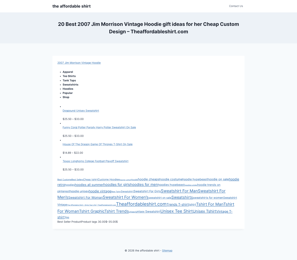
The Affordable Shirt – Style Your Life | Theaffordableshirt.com (91, 205)
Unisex (132, 211)
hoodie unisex (79, 191)
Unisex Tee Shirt (176, 211)
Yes (67, 217)
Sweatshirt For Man (179, 190)
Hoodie (134, 179)
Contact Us (236, 6)
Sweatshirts (182, 197)
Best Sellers (77, 179)
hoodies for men (144, 184)
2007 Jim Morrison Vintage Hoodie (79, 62)
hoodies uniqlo (191, 185)
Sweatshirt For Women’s (125, 197)
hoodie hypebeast (194, 179)
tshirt (192, 204)
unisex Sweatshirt (148, 211)
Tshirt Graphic (91, 211)
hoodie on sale (218, 179)
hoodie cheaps (148, 179)
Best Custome (64, 179)
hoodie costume (170, 179)
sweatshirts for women (208, 197)
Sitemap (167, 250)
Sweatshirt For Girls (147, 191)
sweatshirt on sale (159, 197)
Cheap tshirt (90, 179)
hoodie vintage (100, 191)
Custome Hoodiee (109, 179)
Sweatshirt (127, 191)
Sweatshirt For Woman (85, 197)
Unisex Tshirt (204, 211)
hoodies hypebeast (171, 185)
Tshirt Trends (116, 211)
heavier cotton (125, 180)
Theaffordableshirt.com (141, 204)
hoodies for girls (116, 184)
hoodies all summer (89, 185)
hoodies (70, 184)
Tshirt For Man (209, 204)
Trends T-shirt (178, 204)
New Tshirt (116, 191)
